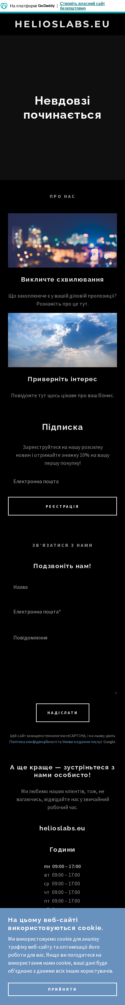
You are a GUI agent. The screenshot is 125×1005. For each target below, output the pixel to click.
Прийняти (62, 989)
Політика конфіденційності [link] (33, 741)
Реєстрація (62, 506)
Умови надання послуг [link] (82, 741)
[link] (63, 24)
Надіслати (62, 712)
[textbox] (62, 480)
